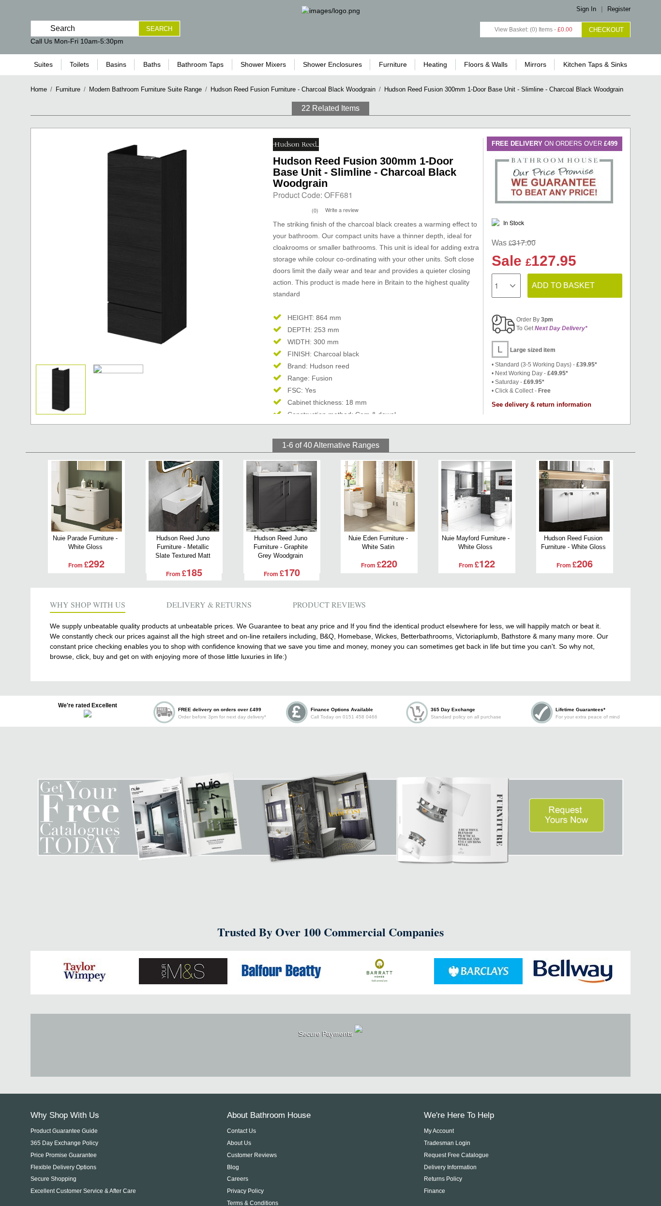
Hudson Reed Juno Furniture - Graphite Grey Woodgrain (281, 546)
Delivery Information (450, 1167)
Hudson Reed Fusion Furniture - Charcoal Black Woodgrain (293, 89)
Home (38, 89)
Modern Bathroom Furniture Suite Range (145, 89)
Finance (434, 1191)
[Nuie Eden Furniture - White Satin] (379, 496)
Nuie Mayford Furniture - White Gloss (476, 542)
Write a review (342, 210)
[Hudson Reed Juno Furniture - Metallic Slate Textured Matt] (184, 496)
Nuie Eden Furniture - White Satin (378, 542)
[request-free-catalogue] (330, 859)
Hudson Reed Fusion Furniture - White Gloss (573, 542)
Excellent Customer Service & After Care (83, 1191)
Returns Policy (443, 1179)
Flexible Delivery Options (63, 1167)
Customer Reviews (252, 1155)
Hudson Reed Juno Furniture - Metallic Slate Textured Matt (182, 546)
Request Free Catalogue (456, 1155)
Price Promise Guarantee (63, 1155)
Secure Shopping (53, 1179)
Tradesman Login (447, 1143)
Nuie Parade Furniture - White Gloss (85, 542)
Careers (237, 1179)
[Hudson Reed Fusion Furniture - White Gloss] (574, 496)
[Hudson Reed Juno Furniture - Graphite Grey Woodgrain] (281, 496)
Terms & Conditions (252, 1203)
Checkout (606, 29)
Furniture (68, 89)
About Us (239, 1143)
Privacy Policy (245, 1191)
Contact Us (241, 1131)
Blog (233, 1167)
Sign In (586, 9)
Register (619, 9)
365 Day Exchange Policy (64, 1143)
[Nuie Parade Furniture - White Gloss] (86, 496)
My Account (439, 1131)
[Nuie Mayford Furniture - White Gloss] (476, 496)
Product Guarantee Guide (64, 1131)
